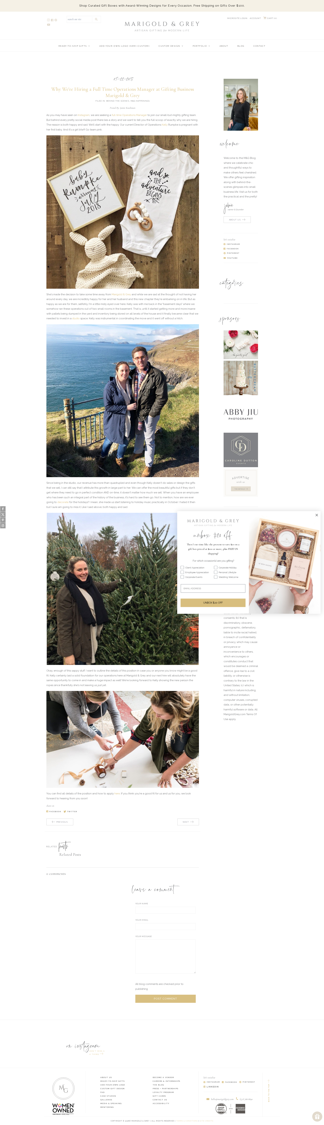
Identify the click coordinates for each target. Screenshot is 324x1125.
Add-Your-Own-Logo (112, 1085)
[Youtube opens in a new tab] (49, 25)
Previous (62, 822)
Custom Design (169, 46)
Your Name (141, 904)
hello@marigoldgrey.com (222, 1099)
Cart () (271, 18)
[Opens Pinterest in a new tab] (247, 1082)
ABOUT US (235, 220)
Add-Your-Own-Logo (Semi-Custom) (124, 46)
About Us (106, 1077)
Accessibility (161, 1103)
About (224, 46)
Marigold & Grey (121, 294)
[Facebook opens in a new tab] (52, 20)
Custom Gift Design (112, 1089)
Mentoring (107, 1107)
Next (186, 822)
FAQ (102, 1092)
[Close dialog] (316, 515)
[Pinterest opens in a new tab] (56, 20)
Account (255, 18)
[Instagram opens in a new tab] (48, 20)
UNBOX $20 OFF (213, 602)
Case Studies (108, 1096)
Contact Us (160, 1100)
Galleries (106, 1100)
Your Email (141, 920)
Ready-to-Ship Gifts (73, 46)
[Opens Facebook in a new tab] (229, 1082)
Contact (259, 46)
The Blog (158, 1085)
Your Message (143, 936)
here (117, 793)
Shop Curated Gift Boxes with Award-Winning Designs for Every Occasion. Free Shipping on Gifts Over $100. (162, 5)
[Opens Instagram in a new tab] (212, 1082)
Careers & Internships (166, 1081)
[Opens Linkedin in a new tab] (211, 1087)
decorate (63, 502)
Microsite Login (237, 18)
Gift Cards (159, 1096)
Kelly (165, 124)
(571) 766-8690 (246, 1099)
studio (76, 318)
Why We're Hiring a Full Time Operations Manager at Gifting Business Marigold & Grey (122, 92)
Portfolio (200, 46)
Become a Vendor (163, 1077)
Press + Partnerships (165, 1089)
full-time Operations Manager (129, 115)
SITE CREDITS (206, 1121)
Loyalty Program (163, 1092)
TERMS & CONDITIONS (187, 1121)
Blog (241, 46)
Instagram (84, 115)
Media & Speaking (111, 1103)
